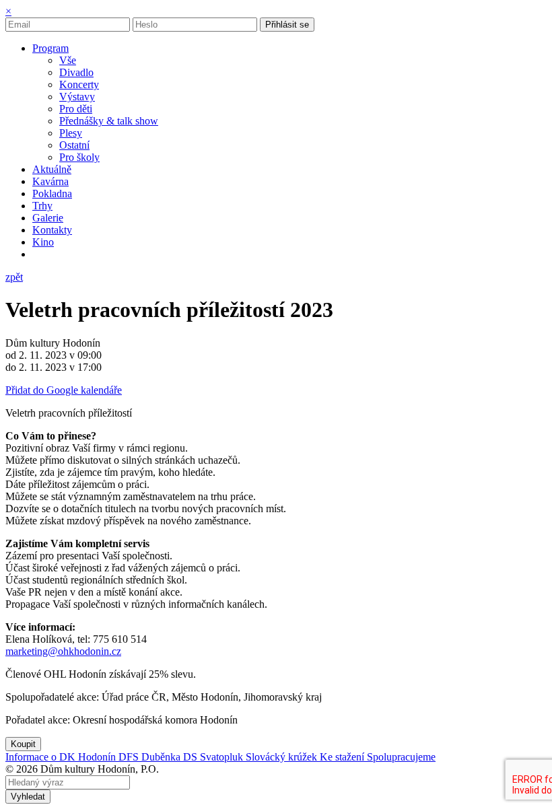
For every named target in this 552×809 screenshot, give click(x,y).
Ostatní (74, 145)
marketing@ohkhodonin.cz (63, 651)
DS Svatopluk (214, 757)
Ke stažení (343, 757)
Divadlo (76, 72)
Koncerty (79, 84)
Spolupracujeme (401, 757)
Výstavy (77, 96)
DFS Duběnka (150, 757)
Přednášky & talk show (108, 121)
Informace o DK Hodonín (61, 757)
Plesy (70, 133)
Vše (67, 60)
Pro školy (79, 157)
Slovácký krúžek (283, 757)
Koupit (23, 744)
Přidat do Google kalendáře (63, 390)
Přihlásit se (287, 25)
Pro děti (75, 108)
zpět (14, 277)
